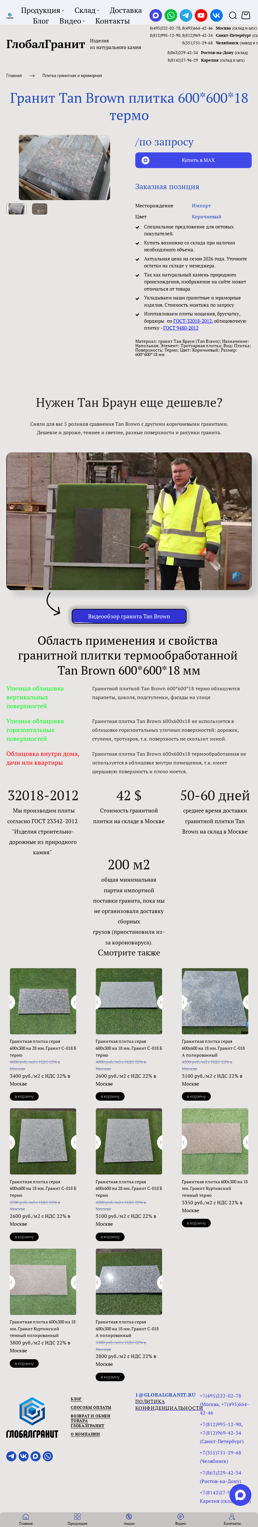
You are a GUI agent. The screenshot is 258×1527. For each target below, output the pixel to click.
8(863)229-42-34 (182, 52)
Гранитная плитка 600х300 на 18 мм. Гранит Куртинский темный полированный (43, 1328)
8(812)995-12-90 (165, 35)
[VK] (216, 15)
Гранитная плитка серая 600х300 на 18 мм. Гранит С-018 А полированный (127, 1328)
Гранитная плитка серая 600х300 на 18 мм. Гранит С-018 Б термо (129, 1048)
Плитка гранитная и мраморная (72, 75)
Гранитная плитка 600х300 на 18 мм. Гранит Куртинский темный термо (215, 1188)
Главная (14, 75)
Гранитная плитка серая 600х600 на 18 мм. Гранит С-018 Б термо (43, 1188)
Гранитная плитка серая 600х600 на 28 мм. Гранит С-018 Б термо (129, 1188)
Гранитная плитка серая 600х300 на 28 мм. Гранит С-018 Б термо (43, 1048)
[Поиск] (233, 15)
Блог (76, 1399)
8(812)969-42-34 (197, 35)
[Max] (155, 15)
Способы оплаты (91, 1407)
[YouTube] (201, 15)
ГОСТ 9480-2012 (181, 328)
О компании (85, 1434)
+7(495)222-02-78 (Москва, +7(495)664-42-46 (224, 1404)
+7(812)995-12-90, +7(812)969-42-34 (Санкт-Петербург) (222, 1433)
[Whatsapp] (171, 15)
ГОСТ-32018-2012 (192, 321)
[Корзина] (246, 15)
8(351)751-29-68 (197, 43)
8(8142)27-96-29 (183, 60)
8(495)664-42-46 (197, 28)
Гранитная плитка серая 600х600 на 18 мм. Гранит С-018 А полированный (213, 1048)
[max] (240, 1495)
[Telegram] (186, 15)
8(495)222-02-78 (165, 28)
